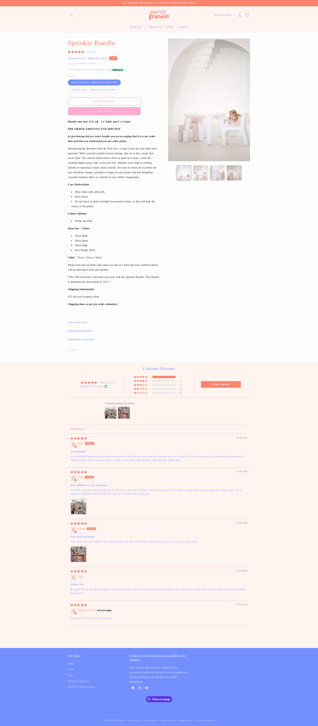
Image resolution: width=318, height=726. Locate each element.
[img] (79, 438)
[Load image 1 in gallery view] (183, 172)
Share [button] (74, 350)
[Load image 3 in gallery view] (217, 172)
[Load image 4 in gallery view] (234, 172)
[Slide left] (171, 173)
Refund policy (135, 720)
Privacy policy (151, 720)
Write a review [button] (221, 384)
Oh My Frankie (118, 720)
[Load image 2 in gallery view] (200, 172)
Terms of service (168, 720)
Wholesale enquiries (78, 681)
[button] (71, 15)
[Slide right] (246, 173)
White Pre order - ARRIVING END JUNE (94, 82)
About (71, 664)
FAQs (71, 669)
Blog (70, 675)
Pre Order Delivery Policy (81, 687)
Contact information (205, 720)
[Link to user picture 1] (78, 506)
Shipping (72, 63)
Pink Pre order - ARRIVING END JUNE (93, 90)
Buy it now (104, 111)
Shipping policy (186, 720)
